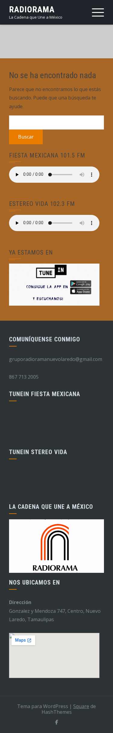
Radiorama (32, 9)
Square (81, 706)
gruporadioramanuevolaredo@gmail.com (55, 359)
